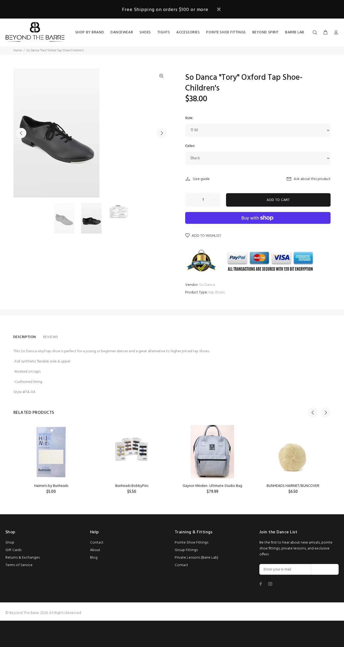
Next (161, 133)
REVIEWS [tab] (50, 337)
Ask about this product (312, 179)
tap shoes (217, 292)
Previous (21, 133)
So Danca (207, 285)
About (95, 550)
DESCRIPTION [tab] (24, 337)
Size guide (201, 179)
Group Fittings (186, 550)
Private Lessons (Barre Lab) (196, 558)
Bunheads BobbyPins (131, 486)
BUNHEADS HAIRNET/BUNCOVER (293, 486)
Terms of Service (19, 565)
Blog (94, 558)
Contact (96, 543)
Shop (9, 543)
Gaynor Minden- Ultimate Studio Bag (212, 486)
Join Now (325, 569)
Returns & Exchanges (22, 558)
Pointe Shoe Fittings (191, 543)
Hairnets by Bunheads (51, 486)
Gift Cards (13, 550)
